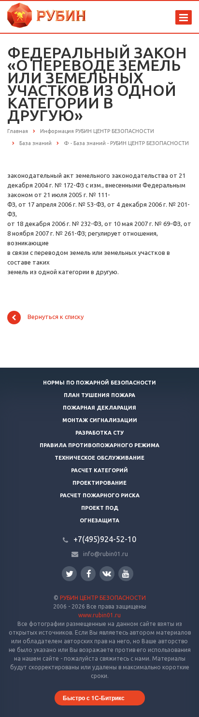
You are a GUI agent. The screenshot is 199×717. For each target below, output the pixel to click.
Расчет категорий (99, 470)
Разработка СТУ (99, 433)
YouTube (125, 573)
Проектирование (99, 483)
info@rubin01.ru (105, 554)
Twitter (69, 573)
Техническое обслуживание (99, 458)
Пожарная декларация (99, 408)
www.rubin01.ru (99, 615)
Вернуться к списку (56, 317)
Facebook (88, 573)
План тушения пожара (99, 395)
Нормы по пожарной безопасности (99, 382)
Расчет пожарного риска (100, 495)
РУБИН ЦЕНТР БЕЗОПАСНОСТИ (103, 598)
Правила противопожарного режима (99, 445)
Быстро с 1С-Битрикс (94, 697)
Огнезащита (99, 520)
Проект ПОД (99, 508)
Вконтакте (107, 573)
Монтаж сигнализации (99, 420)
